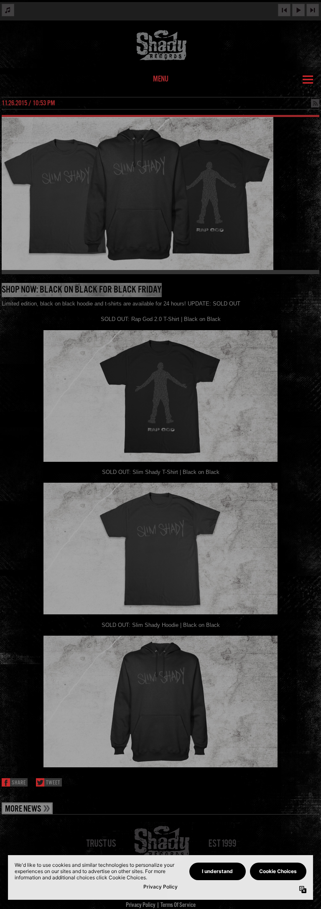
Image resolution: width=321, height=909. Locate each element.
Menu (160, 79)
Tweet (53, 783)
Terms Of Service (178, 905)
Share (19, 783)
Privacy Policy (140, 905)
